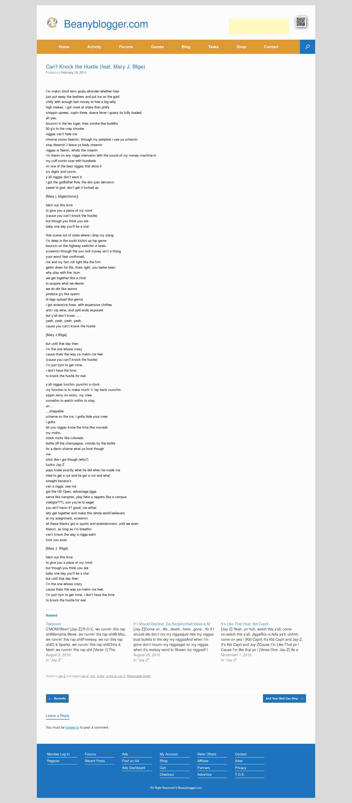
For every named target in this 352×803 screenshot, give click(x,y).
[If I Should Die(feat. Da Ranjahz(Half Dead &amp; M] (177, 641)
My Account (169, 753)
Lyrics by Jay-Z (115, 676)
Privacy (240, 767)
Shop (241, 46)
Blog (186, 46)
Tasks (213, 46)
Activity (94, 46)
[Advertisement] (259, 27)
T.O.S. (240, 774)
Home (64, 46)
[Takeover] (89, 641)
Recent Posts (95, 760)
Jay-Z (62, 676)
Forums (126, 46)
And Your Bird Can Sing (284, 698)
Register (53, 760)
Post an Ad (130, 760)
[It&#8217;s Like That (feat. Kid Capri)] (265, 641)
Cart (163, 767)
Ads (125, 753)
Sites (239, 760)
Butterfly (57, 698)
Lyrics (100, 676)
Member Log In (58, 753)
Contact (271, 46)
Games (157, 46)
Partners (203, 767)
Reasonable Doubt (138, 676)
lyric (92, 676)
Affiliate (202, 760)
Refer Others (206, 753)
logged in (72, 727)
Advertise (204, 774)
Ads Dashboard (133, 767)
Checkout (167, 774)
